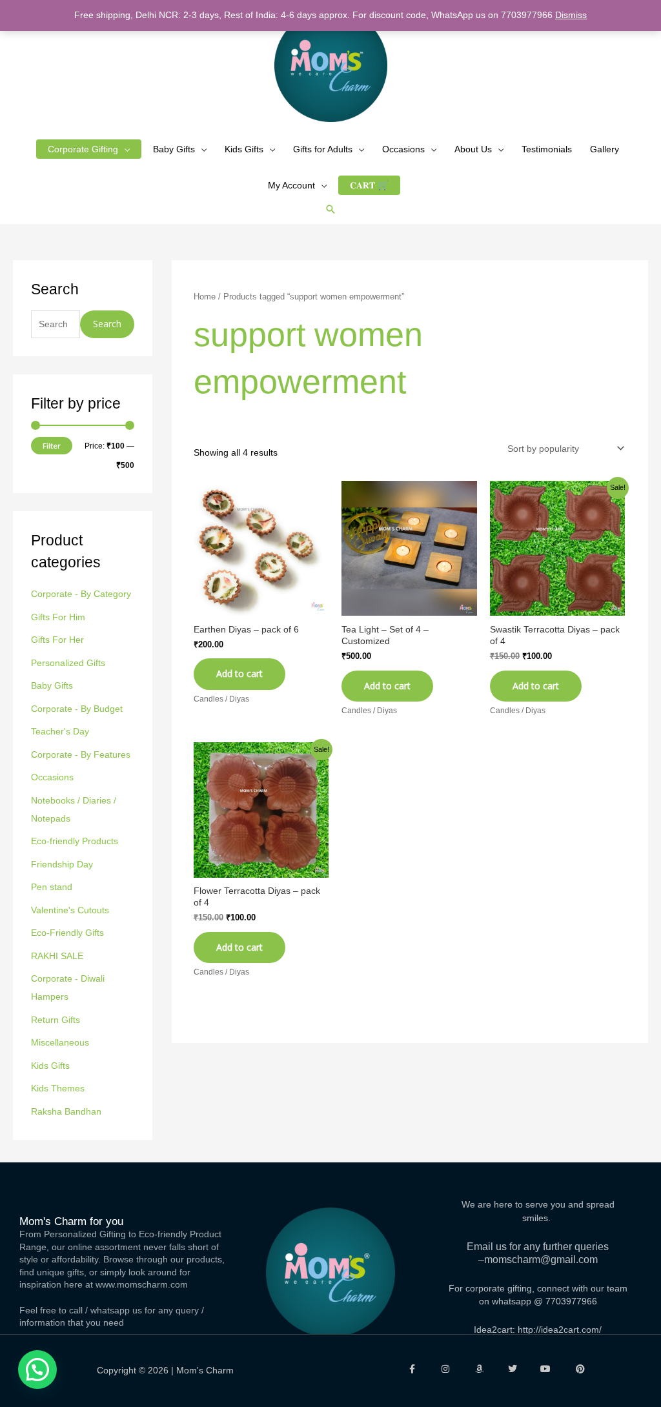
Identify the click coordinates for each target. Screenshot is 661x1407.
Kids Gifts (244, 149)
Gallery (604, 149)
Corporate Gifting (83, 149)
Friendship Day (62, 864)
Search (107, 324)
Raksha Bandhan (66, 1111)
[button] (330, 209)
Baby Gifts (174, 149)
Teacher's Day (60, 731)
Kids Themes (58, 1088)
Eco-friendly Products (74, 841)
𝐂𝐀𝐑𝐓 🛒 (369, 185)
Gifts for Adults (322, 149)
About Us (473, 149)
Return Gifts (55, 1020)
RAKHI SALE (57, 956)
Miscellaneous (60, 1042)
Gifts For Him (58, 617)
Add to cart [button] (239, 673)
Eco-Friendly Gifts (67, 932)
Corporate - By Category (81, 594)
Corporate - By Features (80, 754)
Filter (52, 445)
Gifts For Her (57, 639)
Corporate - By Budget (77, 709)
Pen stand (51, 887)
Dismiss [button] (571, 15)
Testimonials (547, 149)
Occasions (403, 149)
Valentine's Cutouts (70, 910)
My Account (291, 185)
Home (205, 296)
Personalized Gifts (68, 663)
